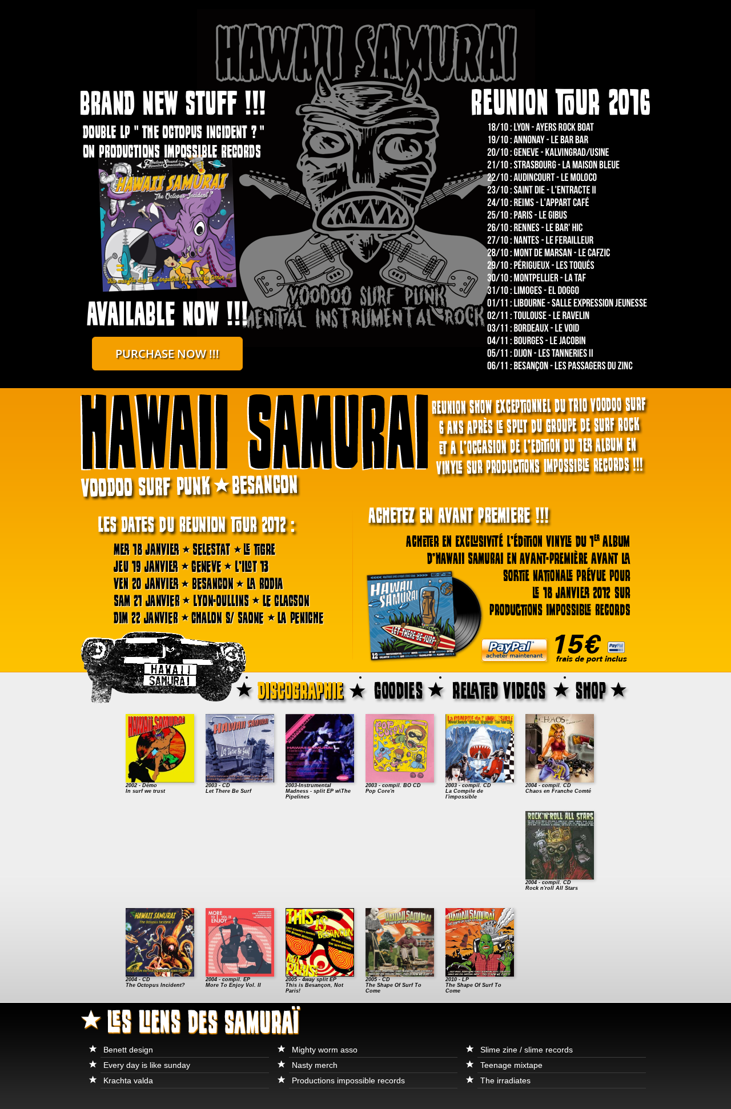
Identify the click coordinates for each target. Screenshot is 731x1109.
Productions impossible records (348, 1080)
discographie (310, 689)
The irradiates (505, 1080)
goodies (407, 689)
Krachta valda (128, 1080)
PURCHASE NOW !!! (167, 353)
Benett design (128, 1049)
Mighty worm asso (325, 1049)
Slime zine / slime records (526, 1049)
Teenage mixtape (511, 1065)
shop (611, 689)
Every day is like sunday (146, 1065)
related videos (509, 689)
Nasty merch (315, 1065)
